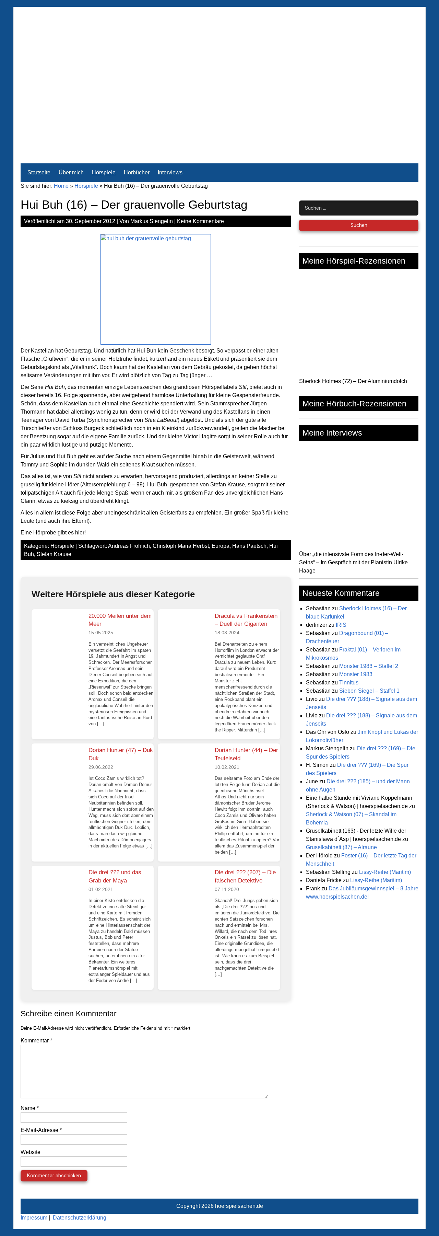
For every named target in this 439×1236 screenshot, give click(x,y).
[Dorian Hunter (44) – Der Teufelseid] (183, 769)
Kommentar (36, 1040)
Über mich (71, 172)
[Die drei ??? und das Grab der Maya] (57, 891)
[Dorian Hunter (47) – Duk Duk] (57, 769)
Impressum (34, 1218)
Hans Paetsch (249, 546)
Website (30, 1152)
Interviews (170, 172)
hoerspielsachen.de (239, 1206)
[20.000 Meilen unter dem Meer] (57, 635)
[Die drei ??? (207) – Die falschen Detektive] (183, 891)
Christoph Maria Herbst (181, 546)
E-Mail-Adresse (41, 1130)
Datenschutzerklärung (79, 1218)
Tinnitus (348, 682)
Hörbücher (137, 172)
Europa (220, 546)
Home (61, 186)
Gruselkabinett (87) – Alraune (341, 847)
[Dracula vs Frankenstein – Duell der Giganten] (183, 635)
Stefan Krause (54, 554)
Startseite (38, 172)
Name (30, 1108)
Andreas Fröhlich (129, 546)
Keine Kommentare (200, 221)
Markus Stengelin (151, 221)
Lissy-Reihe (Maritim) (385, 872)
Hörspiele (104, 172)
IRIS (341, 625)
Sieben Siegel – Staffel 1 (369, 691)
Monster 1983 (355, 674)
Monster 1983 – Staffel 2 (368, 666)
